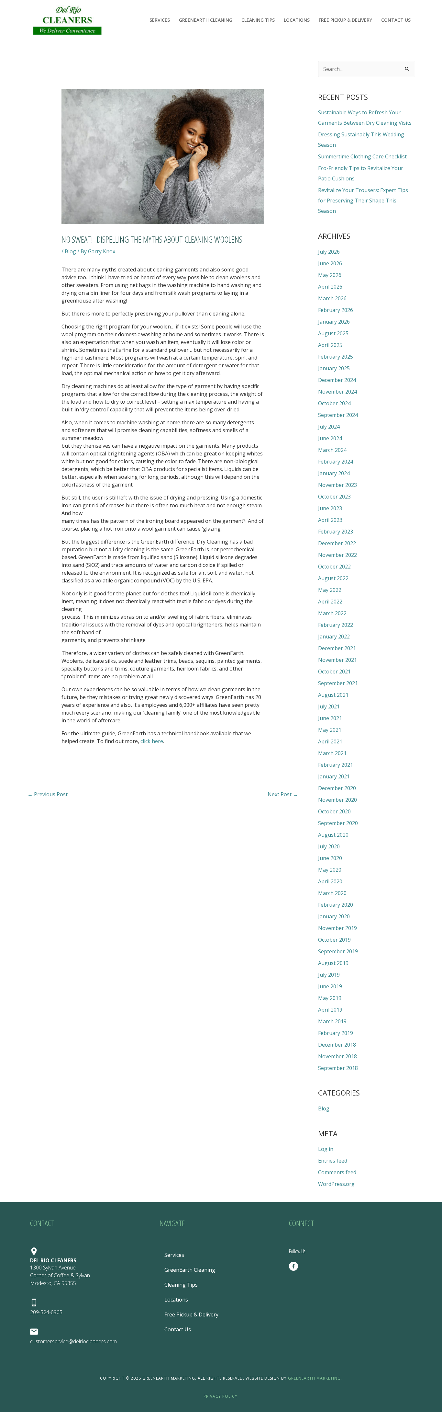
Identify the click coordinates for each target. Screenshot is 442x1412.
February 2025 (335, 356)
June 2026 (330, 263)
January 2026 (334, 321)
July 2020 (329, 846)
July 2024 (329, 426)
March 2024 (332, 449)
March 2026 (332, 298)
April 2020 (330, 881)
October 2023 (334, 496)
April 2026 (330, 286)
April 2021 (330, 741)
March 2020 (332, 893)
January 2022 (334, 636)
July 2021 (329, 706)
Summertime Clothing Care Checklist (362, 156)
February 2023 (335, 531)
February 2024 (335, 461)
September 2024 (338, 415)
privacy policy (221, 1396)
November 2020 (337, 799)
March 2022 (332, 613)
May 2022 (329, 589)
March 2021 (332, 753)
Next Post (283, 794)
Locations (297, 20)
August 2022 (333, 578)
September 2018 (338, 1068)
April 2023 (330, 519)
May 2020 (329, 869)
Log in (325, 1149)
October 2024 (334, 403)
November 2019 (337, 928)
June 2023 (330, 508)
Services (159, 20)
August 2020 (333, 834)
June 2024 (330, 438)
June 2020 (330, 858)
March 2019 (332, 1021)
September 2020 (338, 823)
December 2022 (337, 543)
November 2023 (337, 484)
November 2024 (337, 391)
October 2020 (334, 811)
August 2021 (333, 694)
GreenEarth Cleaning (205, 20)
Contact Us (396, 20)
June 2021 (330, 718)
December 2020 (337, 788)
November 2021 (337, 659)
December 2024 (337, 380)
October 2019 (334, 939)
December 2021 (337, 648)
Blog (70, 251)
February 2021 (335, 764)
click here (151, 741)
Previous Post (48, 794)
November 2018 (337, 1056)
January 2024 (334, 473)
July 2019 (329, 974)
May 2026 (329, 275)
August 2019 (333, 963)
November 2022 (337, 554)
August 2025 (333, 333)
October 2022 (334, 566)
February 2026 (335, 310)
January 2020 (334, 916)
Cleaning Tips (258, 20)
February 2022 (335, 624)
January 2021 (334, 776)
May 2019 (329, 998)
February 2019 (335, 1033)
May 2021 (329, 729)
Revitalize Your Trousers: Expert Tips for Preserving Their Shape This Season (363, 200)
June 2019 (330, 986)
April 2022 (330, 601)
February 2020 (335, 904)
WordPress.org (336, 1184)
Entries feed (332, 1160)
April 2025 (330, 345)
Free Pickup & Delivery (345, 20)
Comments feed (337, 1172)
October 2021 (334, 671)
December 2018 (337, 1044)
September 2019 (338, 951)
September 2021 (338, 683)
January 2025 (334, 368)
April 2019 (330, 1009)
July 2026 (329, 251)
